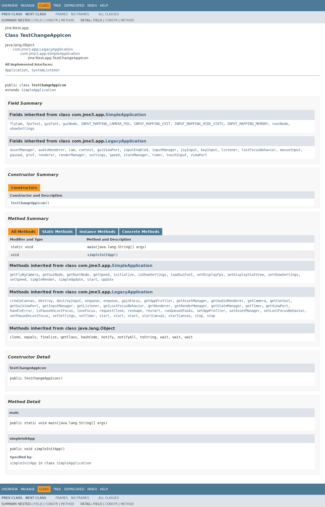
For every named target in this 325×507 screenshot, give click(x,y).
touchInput (176, 155)
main (91, 247)
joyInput (189, 150)
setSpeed (18, 279)
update (107, 279)
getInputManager (57, 306)
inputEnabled (136, 150)
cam (72, 150)
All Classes (109, 14)
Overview (10, 5)
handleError (21, 311)
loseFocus (86, 311)
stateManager (136, 155)
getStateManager (226, 306)
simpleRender (42, 279)
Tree (57, 5)
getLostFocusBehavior (123, 306)
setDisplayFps (210, 275)
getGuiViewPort (24, 306)
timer (157, 155)
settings (97, 155)
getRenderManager (190, 306)
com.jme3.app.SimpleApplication (50, 54)
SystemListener (45, 70)
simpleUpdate (71, 279)
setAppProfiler (211, 311)
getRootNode (78, 275)
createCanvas (22, 301)
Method (67, 20)
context (86, 150)
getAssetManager (191, 301)
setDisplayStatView (245, 275)
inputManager (164, 150)
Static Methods (57, 232)
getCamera (257, 301)
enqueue (92, 301)
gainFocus (131, 301)
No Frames (80, 14)
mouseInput (290, 150)
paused (16, 155)
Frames (62, 14)
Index (92, 5)
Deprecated (74, 5)
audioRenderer (51, 150)
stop (199, 316)
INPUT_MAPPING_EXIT (152, 124)
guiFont (51, 124)
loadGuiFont (181, 275)
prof (30, 155)
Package (28, 5)
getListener (88, 306)
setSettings (64, 316)
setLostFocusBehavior (284, 311)
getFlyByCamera (24, 275)
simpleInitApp (100, 255)
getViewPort (277, 306)
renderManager (72, 155)
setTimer (87, 316)
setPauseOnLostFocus (29, 316)
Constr (51, 20)
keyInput (209, 150)
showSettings (22, 128)
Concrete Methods (140, 232)
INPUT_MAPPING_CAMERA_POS (105, 124)
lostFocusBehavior (258, 150)
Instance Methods (97, 232)
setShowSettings (283, 275)
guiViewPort (108, 150)
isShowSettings (152, 275)
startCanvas (153, 316)
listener (229, 150)
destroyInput (69, 301)
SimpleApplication (38, 90)
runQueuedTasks (178, 311)
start (92, 279)
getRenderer (159, 306)
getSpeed (101, 275)
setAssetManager (244, 311)
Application (16, 70)
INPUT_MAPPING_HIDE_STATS (198, 124)
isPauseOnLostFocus (54, 311)
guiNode (70, 124)
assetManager (22, 150)
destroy (45, 301)
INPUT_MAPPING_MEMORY (247, 124)
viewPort (199, 155)
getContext (280, 301)
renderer (46, 155)
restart (153, 311)
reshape (135, 311)
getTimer (254, 306)
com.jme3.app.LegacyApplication (43, 49)
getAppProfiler (158, 301)
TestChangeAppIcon (28, 203)
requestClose (111, 311)
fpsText (33, 124)
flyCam (16, 124)
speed (114, 155)
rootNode (280, 124)
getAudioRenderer (227, 301)
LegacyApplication (125, 141)
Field (38, 20)
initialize (123, 275)
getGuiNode (52, 275)
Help (104, 5)
